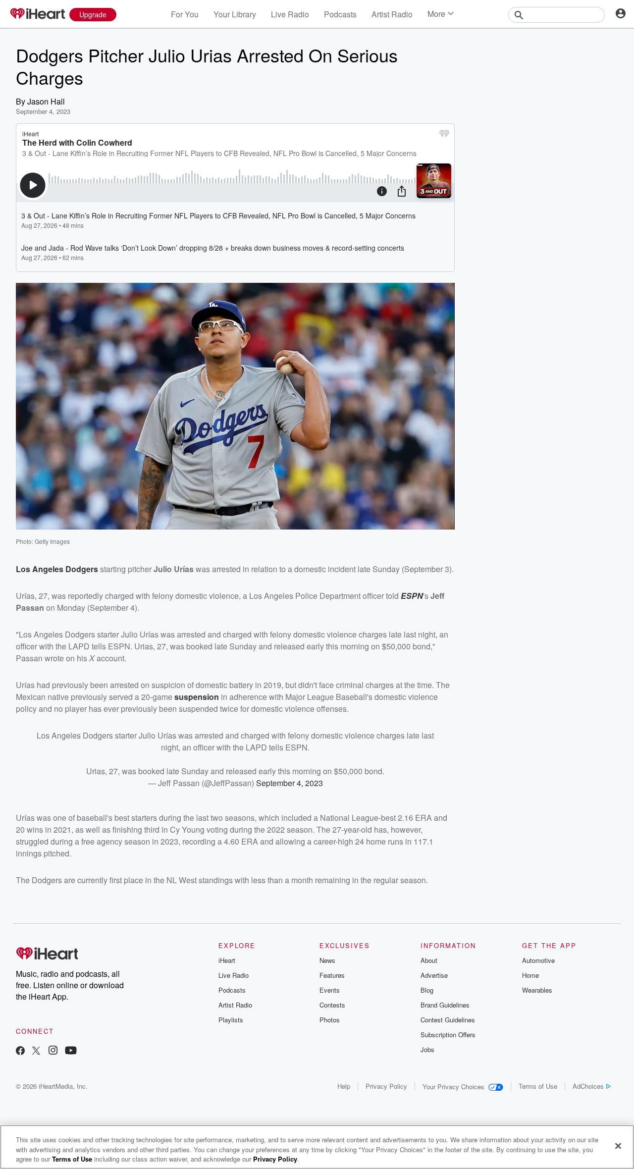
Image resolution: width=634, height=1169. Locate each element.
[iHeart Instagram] (53, 1051)
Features (332, 975)
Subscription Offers (448, 1034)
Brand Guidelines (445, 1005)
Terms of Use (538, 1086)
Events (329, 990)
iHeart (226, 960)
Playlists (230, 1019)
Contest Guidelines (448, 1019)
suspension (196, 696)
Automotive (538, 960)
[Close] (618, 1146)
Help (343, 1086)
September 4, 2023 (289, 783)
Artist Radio (392, 14)
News (327, 960)
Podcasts (340, 14)
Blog (427, 990)
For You (185, 14)
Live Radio (290, 14)
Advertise (434, 975)
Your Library (234, 14)
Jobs (427, 1049)
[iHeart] (37, 14)
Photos (329, 1019)
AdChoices (588, 1086)
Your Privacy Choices (453, 1086)
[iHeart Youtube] (71, 1051)
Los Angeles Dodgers (57, 569)
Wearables (537, 990)
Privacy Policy (386, 1086)
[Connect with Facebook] (20, 1051)
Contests (332, 1005)
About (429, 960)
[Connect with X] (36, 1051)
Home (530, 975)
